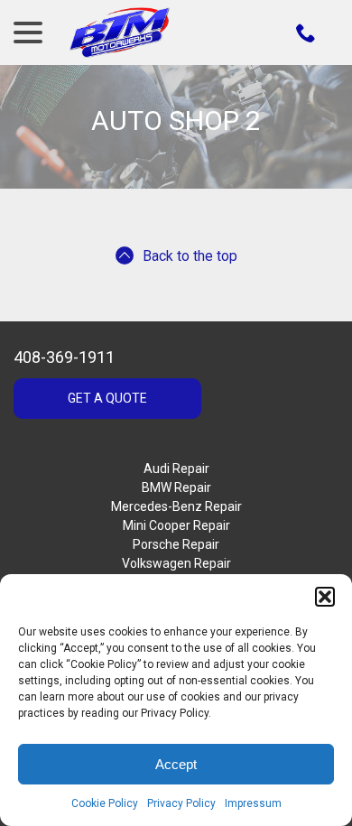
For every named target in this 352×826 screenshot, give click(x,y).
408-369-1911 (64, 357)
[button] (325, 597)
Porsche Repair (176, 544)
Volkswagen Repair (176, 563)
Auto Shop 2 (176, 120)
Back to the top (190, 256)
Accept (176, 764)
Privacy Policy (181, 803)
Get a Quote (107, 398)
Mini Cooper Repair (176, 525)
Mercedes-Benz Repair (176, 506)
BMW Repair (176, 487)
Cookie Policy (104, 803)
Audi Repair (176, 468)
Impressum (253, 803)
